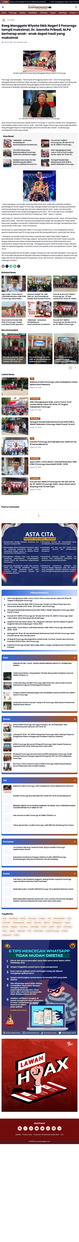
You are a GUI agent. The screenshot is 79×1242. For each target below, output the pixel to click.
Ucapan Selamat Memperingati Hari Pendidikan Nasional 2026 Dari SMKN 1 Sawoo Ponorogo (44, 694)
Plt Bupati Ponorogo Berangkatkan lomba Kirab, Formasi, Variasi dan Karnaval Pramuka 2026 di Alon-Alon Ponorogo (40, 640)
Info (62, 1135)
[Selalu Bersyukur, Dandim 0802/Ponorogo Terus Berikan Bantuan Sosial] (7, 892)
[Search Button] (76, 7)
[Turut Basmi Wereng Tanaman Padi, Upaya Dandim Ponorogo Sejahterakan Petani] (7, 850)
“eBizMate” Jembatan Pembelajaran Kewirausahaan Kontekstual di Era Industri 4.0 (25, 142)
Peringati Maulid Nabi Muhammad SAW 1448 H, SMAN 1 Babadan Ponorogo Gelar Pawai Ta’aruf (62, 162)
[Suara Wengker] (39, 7)
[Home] (4, 20)
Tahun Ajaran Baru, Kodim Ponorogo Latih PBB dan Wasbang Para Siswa (43, 825)
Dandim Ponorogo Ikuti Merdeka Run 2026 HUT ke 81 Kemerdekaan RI (53, 443)
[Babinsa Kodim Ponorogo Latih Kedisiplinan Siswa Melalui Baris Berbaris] (15, 386)
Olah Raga (63, 13)
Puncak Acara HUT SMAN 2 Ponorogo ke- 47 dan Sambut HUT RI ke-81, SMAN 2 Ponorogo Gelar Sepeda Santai (65, 296)
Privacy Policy (27, 1135)
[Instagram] (31, 1128)
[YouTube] (37, 1128)
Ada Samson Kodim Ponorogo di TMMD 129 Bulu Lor (34, 815)
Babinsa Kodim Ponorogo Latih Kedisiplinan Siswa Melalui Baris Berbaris (53, 383)
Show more (39, 500)
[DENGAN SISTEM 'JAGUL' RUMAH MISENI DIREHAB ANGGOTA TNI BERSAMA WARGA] (7, 666)
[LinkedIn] (54, 1128)
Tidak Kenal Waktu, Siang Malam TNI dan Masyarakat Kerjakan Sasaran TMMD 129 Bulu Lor (43, 674)
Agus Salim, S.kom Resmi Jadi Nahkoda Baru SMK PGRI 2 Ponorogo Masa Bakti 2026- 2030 (14, 296)
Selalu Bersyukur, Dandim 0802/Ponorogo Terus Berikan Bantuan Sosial (43, 889)
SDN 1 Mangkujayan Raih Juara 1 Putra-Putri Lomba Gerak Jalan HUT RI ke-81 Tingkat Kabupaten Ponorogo (62, 152)
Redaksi (18, 1135)
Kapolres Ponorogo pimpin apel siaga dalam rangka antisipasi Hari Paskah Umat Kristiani (41, 646)
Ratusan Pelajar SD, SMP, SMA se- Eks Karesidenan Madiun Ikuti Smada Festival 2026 (39, 296)
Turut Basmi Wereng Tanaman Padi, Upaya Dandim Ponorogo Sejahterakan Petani (39, 848)
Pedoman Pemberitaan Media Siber (46, 1135)
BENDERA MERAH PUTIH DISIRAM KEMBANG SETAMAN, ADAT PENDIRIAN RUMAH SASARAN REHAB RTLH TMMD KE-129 (44, 807)
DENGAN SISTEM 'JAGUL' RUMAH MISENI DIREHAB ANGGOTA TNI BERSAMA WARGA (42, 664)
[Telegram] (10, 266)
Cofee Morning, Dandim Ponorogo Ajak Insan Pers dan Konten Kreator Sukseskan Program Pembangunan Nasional (42, 684)
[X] (7, 266)
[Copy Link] (18, 266)
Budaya (23, 13)
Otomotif (73, 13)
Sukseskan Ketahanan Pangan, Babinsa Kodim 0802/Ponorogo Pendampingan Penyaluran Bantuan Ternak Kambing (39, 858)
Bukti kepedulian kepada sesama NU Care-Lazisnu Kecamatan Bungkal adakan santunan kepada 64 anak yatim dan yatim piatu (43, 900)
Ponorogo (13, 13)
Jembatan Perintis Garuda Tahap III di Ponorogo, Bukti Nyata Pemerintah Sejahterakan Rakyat (43, 704)
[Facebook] (3, 266)
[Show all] (74, 657)
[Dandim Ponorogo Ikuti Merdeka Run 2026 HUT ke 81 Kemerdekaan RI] (15, 446)
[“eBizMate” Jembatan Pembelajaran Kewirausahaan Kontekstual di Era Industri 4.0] (7, 143)
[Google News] (42, 1128)
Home (4, 13)
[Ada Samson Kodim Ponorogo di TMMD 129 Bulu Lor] (7, 818)
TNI (32, 379)
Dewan (53, 13)
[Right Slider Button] (77, 13)
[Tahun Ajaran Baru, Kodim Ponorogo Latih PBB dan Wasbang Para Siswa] (7, 828)
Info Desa (43, 13)
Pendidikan (33, 13)
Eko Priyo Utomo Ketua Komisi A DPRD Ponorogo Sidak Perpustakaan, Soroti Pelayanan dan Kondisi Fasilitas (42, 765)
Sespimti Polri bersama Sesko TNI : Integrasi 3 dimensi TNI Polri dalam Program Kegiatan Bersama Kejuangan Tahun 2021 (40, 623)
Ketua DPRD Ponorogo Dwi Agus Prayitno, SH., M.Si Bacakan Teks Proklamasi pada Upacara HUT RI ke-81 (40, 726)
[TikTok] (48, 1128)
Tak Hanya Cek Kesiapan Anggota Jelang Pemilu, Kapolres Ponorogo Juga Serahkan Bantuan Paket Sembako (42, 880)
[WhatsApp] (14, 266)
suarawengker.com (43, 1141)
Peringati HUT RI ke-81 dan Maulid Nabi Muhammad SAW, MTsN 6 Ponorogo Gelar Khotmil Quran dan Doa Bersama (41, 634)
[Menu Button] (3, 7)
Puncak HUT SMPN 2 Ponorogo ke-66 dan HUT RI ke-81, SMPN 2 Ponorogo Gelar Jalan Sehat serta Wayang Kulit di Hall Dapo (62, 142)
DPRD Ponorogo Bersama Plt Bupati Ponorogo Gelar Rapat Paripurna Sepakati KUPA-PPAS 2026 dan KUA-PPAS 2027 (42, 745)
